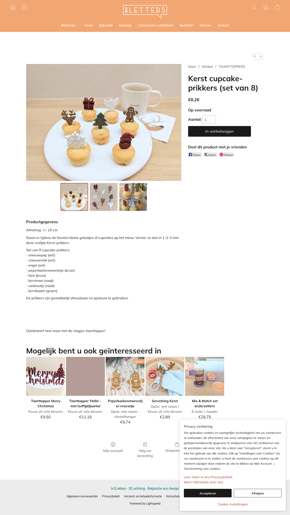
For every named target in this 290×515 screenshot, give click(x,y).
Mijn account (113, 450)
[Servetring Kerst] (164, 376)
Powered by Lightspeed (145, 503)
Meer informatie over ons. (204, 482)
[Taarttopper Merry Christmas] (45, 376)
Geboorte (106, 25)
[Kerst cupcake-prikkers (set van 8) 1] (103, 197)
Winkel (207, 66)
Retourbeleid (174, 496)
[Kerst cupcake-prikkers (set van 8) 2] (133, 197)
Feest (88, 25)
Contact (223, 25)
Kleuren (205, 25)
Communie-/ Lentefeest (155, 25)
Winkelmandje (176, 450)
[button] (145, 11)
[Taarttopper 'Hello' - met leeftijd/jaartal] (85, 376)
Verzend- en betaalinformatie (143, 496)
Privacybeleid (111, 496)
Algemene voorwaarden (82, 496)
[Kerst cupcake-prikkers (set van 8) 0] (74, 197)
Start (192, 66)
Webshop (68, 25)
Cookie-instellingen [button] (233, 504)
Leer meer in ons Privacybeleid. (208, 477)
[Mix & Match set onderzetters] (204, 376)
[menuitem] (255, 56)
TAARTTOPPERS (232, 66)
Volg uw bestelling (145, 453)
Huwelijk (125, 25)
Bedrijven (186, 25)
